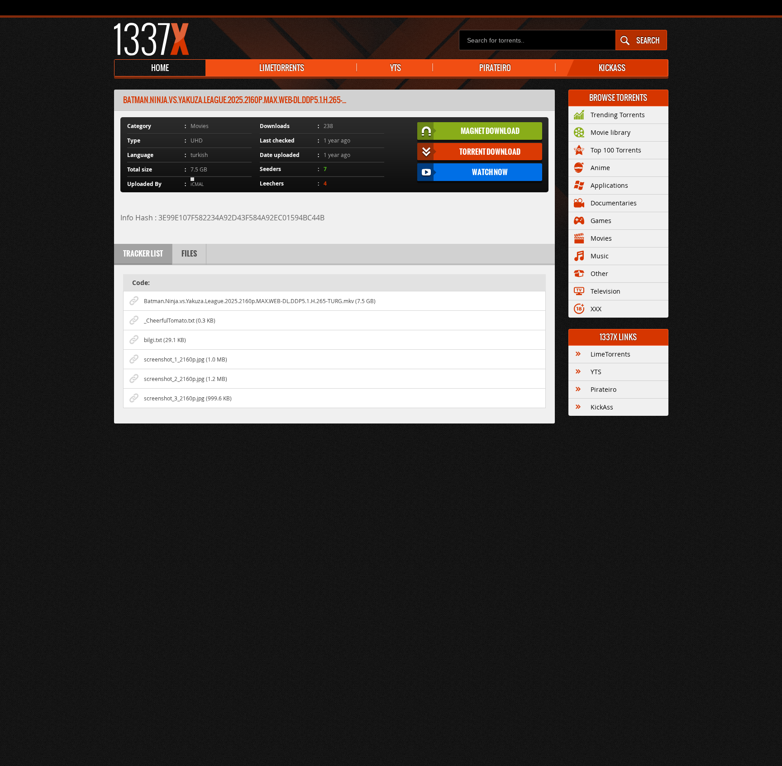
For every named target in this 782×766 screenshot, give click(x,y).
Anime (600, 167)
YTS (395, 68)
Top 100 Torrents (616, 150)
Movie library (610, 132)
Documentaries (614, 203)
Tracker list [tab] (143, 253)
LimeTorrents (610, 354)
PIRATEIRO (495, 68)
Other (599, 273)
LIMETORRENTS (281, 68)
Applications (609, 185)
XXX (596, 308)
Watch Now (490, 172)
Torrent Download (489, 151)
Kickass (612, 68)
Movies (601, 238)
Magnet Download (490, 130)
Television (605, 291)
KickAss (602, 407)
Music (600, 256)
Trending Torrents (618, 114)
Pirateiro (603, 389)
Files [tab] (189, 253)
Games (601, 220)
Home (160, 68)
